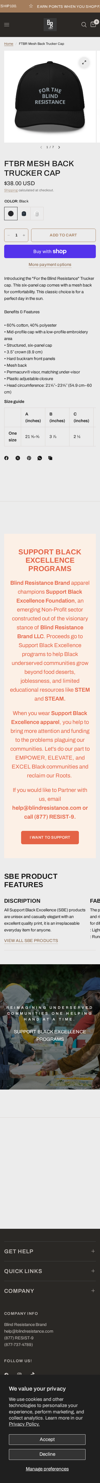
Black (11, 213)
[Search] (84, 25)
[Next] (59, 147)
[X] (19, 458)
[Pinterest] (30, 458)
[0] (92, 25)
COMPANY (19, 1291)
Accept (47, 1439)
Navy (24, 213)
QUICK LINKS (23, 1271)
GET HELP (18, 1251)
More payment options (50, 264)
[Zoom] (84, 62)
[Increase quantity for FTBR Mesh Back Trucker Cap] (24, 235)
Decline (47, 1454)
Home (8, 44)
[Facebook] (7, 458)
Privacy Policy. (24, 1424)
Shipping (11, 190)
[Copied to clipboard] (51, 458)
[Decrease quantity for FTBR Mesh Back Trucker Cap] (8, 235)
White (37, 213)
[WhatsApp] (41, 458)
